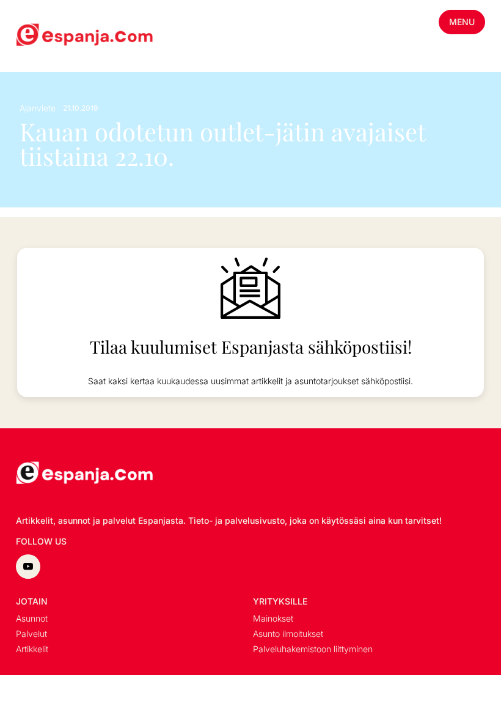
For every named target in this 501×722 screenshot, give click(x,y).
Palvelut (31, 633)
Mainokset (273, 618)
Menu (462, 22)
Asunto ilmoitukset (288, 633)
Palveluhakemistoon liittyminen (313, 649)
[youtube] (28, 566)
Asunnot (32, 618)
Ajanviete (38, 108)
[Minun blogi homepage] (45, 36)
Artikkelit (32, 649)
